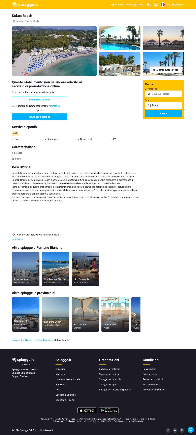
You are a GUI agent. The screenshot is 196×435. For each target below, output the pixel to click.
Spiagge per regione (109, 374)
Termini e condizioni (153, 379)
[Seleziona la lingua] (162, 4)
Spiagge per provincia (110, 379)
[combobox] (163, 94)
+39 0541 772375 (104, 421)
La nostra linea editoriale (68, 379)
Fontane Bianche (43, 340)
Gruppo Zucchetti (20, 376)
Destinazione (151, 89)
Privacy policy (150, 374)
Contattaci (55, 106)
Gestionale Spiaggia (66, 394)
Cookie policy (149, 369)
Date (147, 100)
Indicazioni (17, 239)
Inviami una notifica (39, 99)
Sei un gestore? (135, 4)
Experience (117, 4)
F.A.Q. (58, 389)
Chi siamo (60, 369)
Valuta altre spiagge (39, 116)
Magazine (60, 374)
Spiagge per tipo (107, 384)
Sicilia (28, 340)
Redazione (61, 384)
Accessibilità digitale (153, 389)
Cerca (163, 113)
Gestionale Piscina (65, 400)
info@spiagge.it (119, 421)
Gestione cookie (151, 384)
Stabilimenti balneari (109, 369)
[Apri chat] (191, 430)
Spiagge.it (17, 340)
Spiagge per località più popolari (115, 389)
